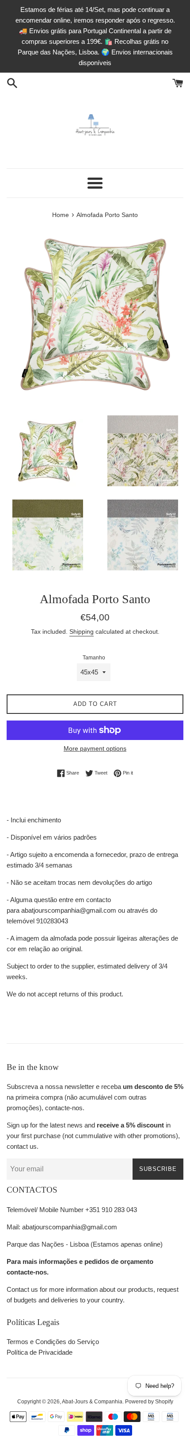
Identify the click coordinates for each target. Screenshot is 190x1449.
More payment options (95, 748)
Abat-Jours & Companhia (92, 1402)
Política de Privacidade (39, 1352)
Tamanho (94, 658)
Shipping (81, 631)
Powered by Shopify (149, 1402)
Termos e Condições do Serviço (53, 1341)
